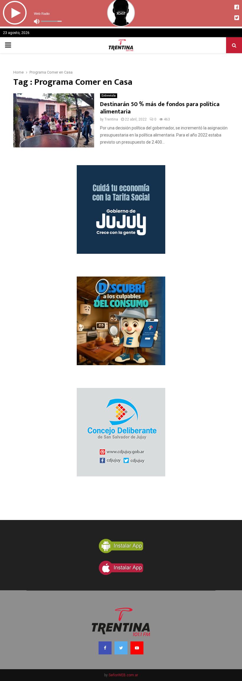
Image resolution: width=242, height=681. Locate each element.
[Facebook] (105, 647)
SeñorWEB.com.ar (123, 675)
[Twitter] (121, 647)
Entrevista (109, 95)
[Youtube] (136, 647)
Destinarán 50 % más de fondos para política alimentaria (160, 108)
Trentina (111, 119)
